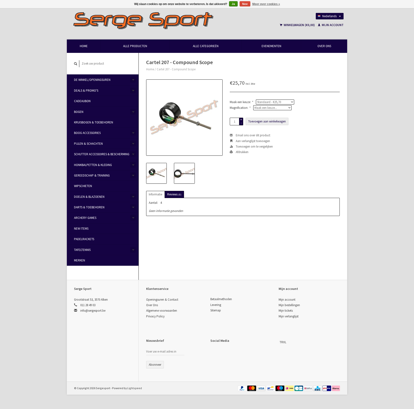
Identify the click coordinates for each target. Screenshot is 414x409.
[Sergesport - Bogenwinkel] (165, 20)
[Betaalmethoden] (242, 388)
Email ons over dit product (252, 135)
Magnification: (240, 108)
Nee (245, 4)
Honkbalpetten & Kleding (93, 165)
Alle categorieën (205, 46)
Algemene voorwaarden (161, 311)
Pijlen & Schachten (88, 144)
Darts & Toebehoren (89, 207)
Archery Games (85, 218)
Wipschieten (83, 186)
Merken (79, 260)
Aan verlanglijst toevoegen (252, 141)
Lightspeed (134, 388)
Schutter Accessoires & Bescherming (101, 154)
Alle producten (135, 46)
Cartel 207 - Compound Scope (176, 69)
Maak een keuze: (241, 102)
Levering (215, 305)
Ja (233, 4)
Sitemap (215, 310)
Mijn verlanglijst (289, 316)
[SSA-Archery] (279, 342)
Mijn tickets (286, 311)
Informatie (155, 194)
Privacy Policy (155, 316)
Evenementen (271, 46)
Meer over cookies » (266, 4)
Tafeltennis (82, 250)
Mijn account (332, 25)
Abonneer (155, 365)
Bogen (78, 112)
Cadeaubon (82, 101)
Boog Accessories (87, 133)
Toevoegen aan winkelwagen (267, 121)
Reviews (174, 194)
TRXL (283, 342)
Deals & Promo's (86, 90)
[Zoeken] (75, 63)
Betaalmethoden (221, 299)
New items (81, 229)
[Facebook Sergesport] (214, 352)
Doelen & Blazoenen (89, 197)
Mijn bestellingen (289, 305)
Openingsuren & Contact (162, 300)
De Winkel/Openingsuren (92, 80)
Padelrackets (84, 239)
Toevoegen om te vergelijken (254, 146)
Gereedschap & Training (92, 175)
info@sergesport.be (92, 311)
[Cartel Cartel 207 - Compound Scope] (184, 117)
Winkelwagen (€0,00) (299, 25)
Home (84, 46)
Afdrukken (241, 152)
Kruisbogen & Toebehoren (93, 122)
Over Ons (324, 46)
